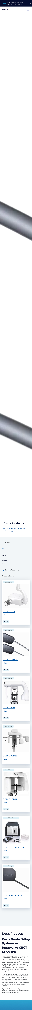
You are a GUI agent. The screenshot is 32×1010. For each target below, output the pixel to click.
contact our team (14, 990)
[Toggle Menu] (28, 9)
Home (4, 542)
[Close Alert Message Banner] (30, 3)
